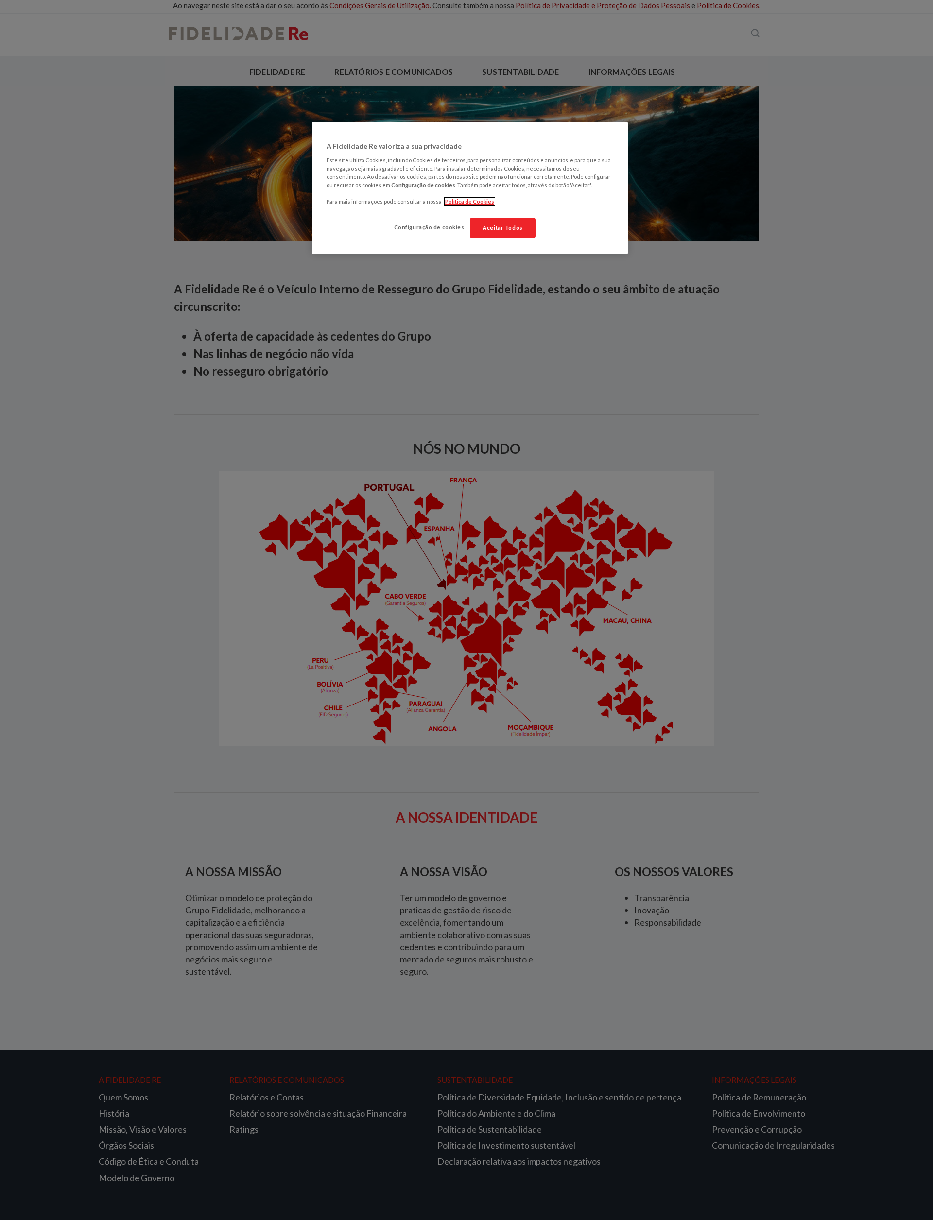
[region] (470, 188)
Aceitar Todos (502, 227)
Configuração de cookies (429, 227)
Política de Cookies (469, 201)
